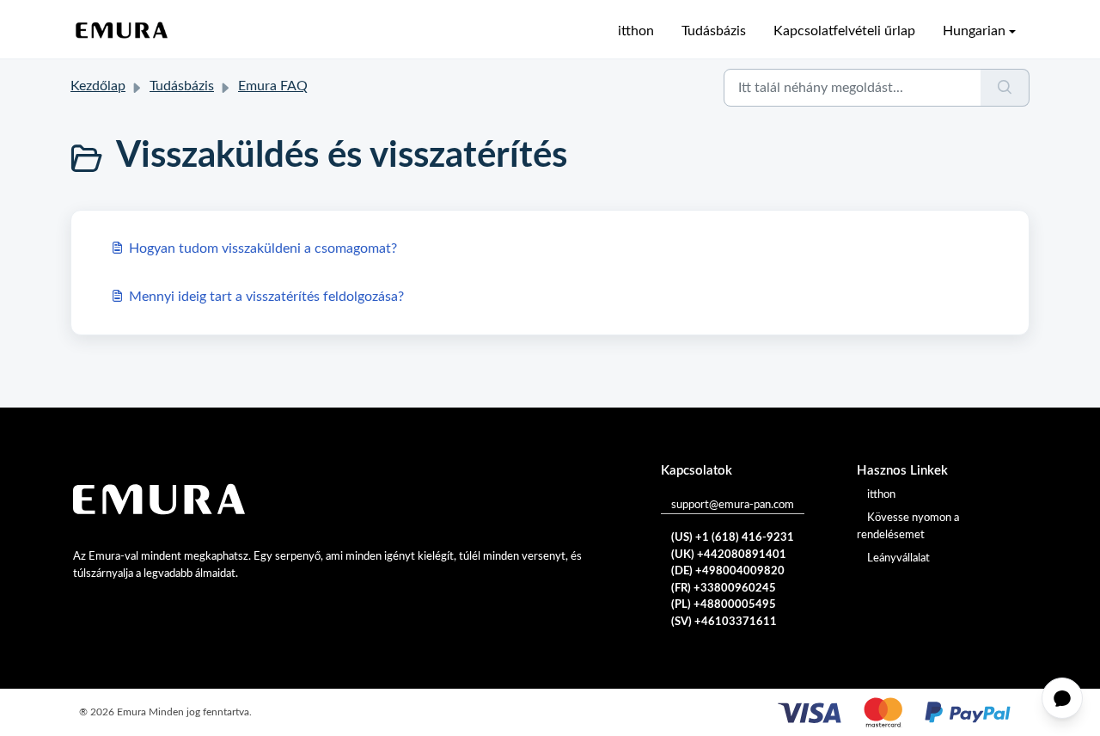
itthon (636, 31)
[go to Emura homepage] (122, 31)
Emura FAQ (273, 86)
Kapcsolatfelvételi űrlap (844, 31)
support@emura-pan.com (732, 505)
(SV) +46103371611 (724, 622)
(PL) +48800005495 (723, 604)
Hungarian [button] (974, 31)
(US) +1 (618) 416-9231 (732, 537)
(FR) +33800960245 (723, 588)
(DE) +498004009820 (728, 571)
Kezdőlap (97, 86)
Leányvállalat (898, 558)
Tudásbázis (713, 31)
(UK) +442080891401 (728, 555)
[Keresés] (1005, 88)
